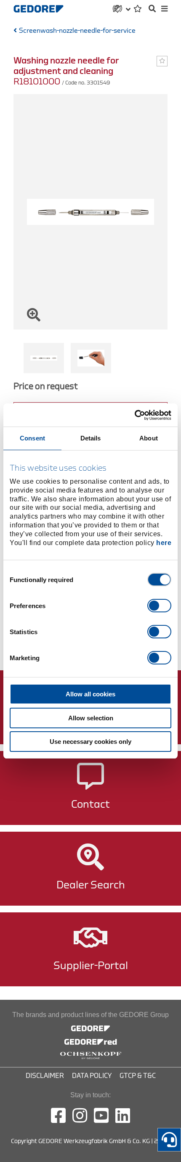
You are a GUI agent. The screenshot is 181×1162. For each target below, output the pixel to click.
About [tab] (148, 438)
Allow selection (90, 718)
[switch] (159, 605)
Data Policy (92, 1075)
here (163, 542)
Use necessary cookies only (90, 741)
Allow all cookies (90, 694)
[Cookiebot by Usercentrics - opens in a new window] (134, 415)
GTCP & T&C (138, 1075)
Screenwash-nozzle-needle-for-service (77, 30)
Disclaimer (45, 1075)
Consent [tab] (32, 438)
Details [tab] (90, 438)
